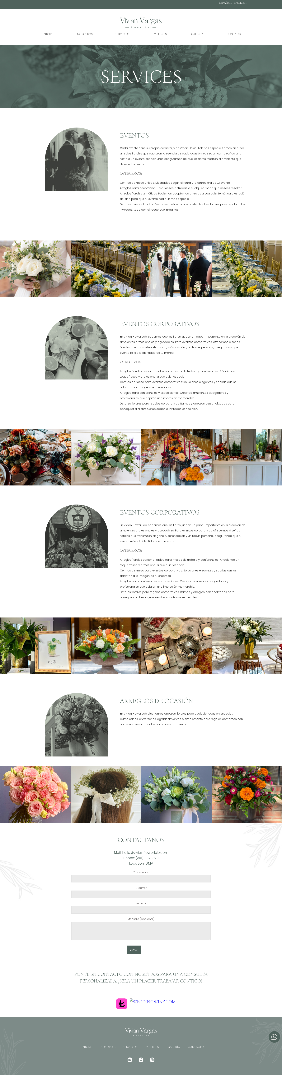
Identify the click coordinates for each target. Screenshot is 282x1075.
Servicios (122, 34)
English (240, 3)
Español (225, 3)
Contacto (234, 34)
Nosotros (85, 34)
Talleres (160, 34)
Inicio (47, 34)
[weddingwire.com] (153, 1002)
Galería (197, 34)
